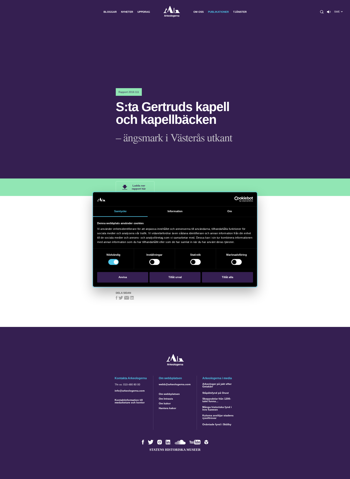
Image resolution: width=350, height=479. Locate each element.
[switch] (154, 262)
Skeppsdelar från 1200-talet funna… (216, 400)
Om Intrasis (166, 398)
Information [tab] (175, 211)
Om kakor (165, 403)
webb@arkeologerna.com (174, 384)
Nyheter (127, 11)
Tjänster (240, 11)
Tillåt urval (175, 277)
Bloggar (110, 11)
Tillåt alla (227, 277)
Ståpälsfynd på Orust (215, 393)
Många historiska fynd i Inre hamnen (217, 408)
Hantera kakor (167, 408)
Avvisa (122, 277)
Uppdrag (143, 11)
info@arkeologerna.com (130, 390)
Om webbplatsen (169, 394)
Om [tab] (229, 211)
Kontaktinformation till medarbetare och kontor (130, 401)
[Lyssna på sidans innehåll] (329, 12)
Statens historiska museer (175, 449)
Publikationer (218, 11)
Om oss (198, 11)
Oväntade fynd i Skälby (216, 424)
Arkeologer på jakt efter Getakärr (217, 385)
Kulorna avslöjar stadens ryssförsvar (218, 416)
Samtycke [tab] (120, 211)
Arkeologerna (172, 12)
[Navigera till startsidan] (175, 364)
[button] (322, 12)
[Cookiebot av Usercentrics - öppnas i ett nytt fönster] (237, 199)
